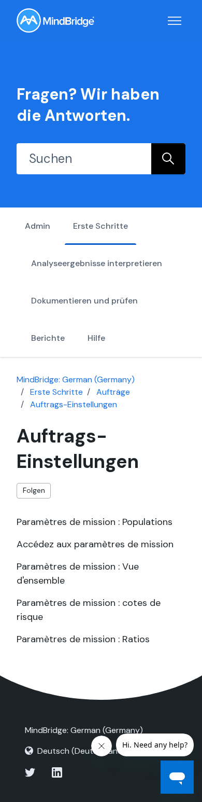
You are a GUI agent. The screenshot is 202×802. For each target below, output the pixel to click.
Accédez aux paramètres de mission (95, 544)
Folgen (34, 490)
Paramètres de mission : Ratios (83, 639)
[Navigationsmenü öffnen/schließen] (174, 21)
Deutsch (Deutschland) (81, 750)
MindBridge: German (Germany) (76, 379)
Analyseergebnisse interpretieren (96, 263)
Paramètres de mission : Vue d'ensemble (78, 573)
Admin (37, 225)
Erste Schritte (100, 225)
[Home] (55, 20)
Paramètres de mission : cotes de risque (89, 610)
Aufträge (113, 391)
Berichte (48, 338)
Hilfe (96, 338)
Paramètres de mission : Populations (94, 522)
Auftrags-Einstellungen (73, 404)
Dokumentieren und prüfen (84, 300)
